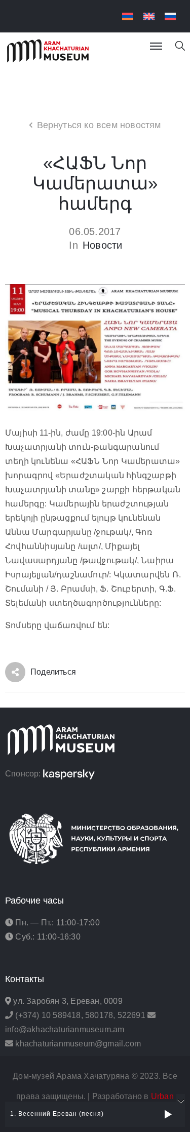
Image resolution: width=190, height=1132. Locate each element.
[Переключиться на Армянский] (127, 16)
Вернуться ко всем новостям (99, 125)
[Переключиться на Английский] (149, 16)
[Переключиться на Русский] (170, 16)
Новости (102, 245)
